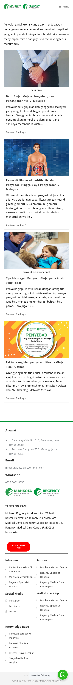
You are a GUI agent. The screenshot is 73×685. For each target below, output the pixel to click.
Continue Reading (16, 132)
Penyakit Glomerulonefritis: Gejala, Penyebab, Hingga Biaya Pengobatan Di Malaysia (33, 184)
